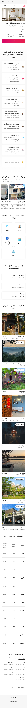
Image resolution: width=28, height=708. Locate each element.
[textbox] (19, 36)
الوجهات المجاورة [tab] (21, 658)
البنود (11, 701)
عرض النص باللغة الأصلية (6, 1)
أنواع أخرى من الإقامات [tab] (11, 658)
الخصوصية (15, 701)
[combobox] (13, 31)
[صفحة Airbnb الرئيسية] (24, 6)
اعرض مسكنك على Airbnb (8, 5)
